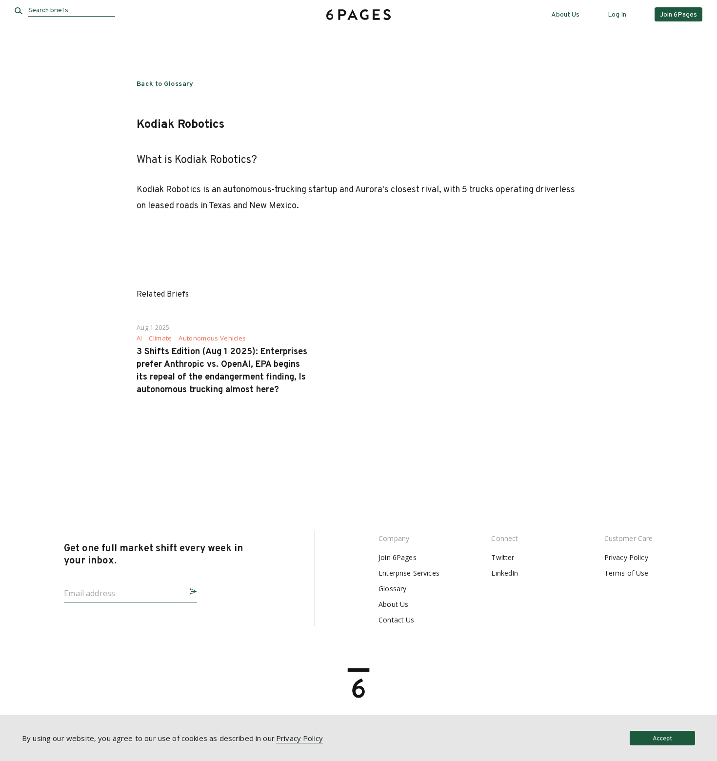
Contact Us (396, 619)
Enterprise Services (408, 573)
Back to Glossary (165, 84)
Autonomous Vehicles (212, 338)
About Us (565, 15)
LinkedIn (504, 573)
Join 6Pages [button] (678, 15)
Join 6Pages (397, 557)
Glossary (392, 588)
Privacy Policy (626, 557)
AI (139, 338)
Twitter (502, 557)
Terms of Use (626, 573)
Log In (617, 15)
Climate (160, 338)
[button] (189, 590)
